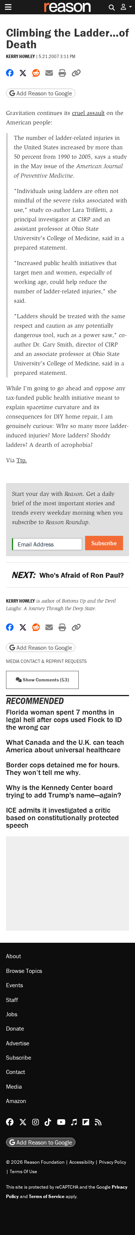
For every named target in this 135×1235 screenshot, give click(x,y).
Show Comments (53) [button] (45, 680)
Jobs (11, 1014)
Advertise (17, 1043)
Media (14, 1086)
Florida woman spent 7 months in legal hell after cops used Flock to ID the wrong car (64, 719)
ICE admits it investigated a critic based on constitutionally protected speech (62, 817)
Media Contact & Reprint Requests (46, 661)
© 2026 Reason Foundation (35, 1162)
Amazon (16, 1101)
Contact (15, 1071)
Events (14, 985)
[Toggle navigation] (8, 7)
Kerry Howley (20, 56)
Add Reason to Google (43, 93)
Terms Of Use (23, 1171)
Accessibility (81, 1162)
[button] (126, 7)
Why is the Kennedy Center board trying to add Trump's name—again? (63, 790)
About (13, 956)
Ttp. (21, 460)
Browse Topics (24, 970)
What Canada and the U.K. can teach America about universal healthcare (65, 745)
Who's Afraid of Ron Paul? (67, 575)
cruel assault (88, 113)
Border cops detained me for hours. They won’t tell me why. (63, 768)
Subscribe (104, 543)
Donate (15, 1028)
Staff (12, 999)
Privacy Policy (112, 1162)
